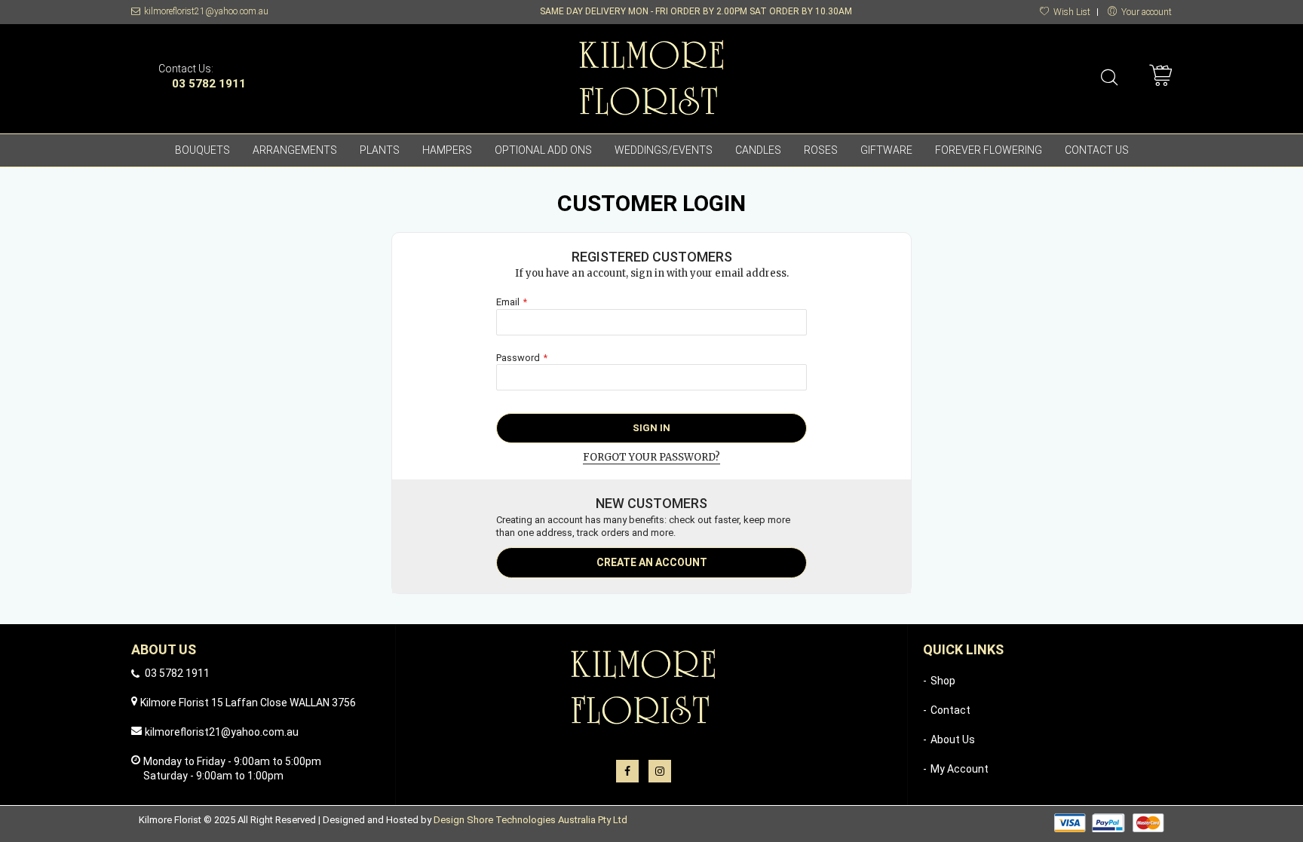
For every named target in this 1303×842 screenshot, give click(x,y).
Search (1109, 77)
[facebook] (627, 771)
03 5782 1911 (209, 83)
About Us (952, 739)
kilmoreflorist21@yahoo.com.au (206, 11)
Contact (950, 710)
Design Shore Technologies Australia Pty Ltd (530, 819)
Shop (942, 681)
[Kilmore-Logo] (651, 75)
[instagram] (659, 771)
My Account (959, 769)
